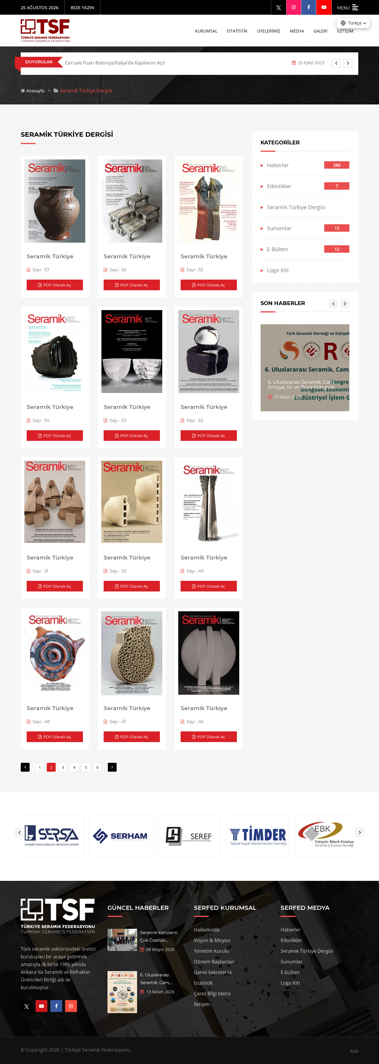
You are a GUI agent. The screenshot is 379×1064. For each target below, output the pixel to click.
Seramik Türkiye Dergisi (294, 207)
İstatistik (203, 983)
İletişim (202, 1004)
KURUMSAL (206, 31)
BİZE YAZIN (82, 7)
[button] (353, 23)
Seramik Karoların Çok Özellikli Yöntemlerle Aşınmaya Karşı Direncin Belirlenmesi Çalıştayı (162, 937)
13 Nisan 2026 (287, 397)
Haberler (276, 165)
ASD (354, 1051)
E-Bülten (275, 249)
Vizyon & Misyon (212, 940)
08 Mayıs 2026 (159, 949)
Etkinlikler (277, 186)
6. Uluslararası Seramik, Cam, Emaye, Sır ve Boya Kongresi (301, 384)
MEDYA (297, 31)
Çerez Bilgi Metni (212, 993)
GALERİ (320, 31)
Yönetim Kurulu (211, 951)
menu (344, 8)
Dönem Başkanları (214, 961)
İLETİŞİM (345, 31)
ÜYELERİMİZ (268, 31)
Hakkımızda (206, 929)
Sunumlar (277, 228)
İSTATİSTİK (237, 31)
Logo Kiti (276, 270)
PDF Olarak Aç (56, 285)
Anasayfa (35, 90)
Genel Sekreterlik (213, 972)
